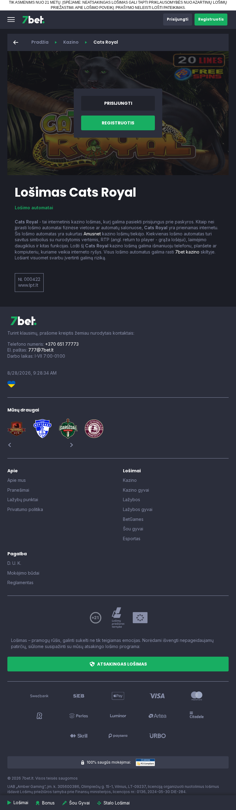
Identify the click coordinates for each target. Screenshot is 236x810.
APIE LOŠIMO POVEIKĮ (94, 8)
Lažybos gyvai (137, 509)
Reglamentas (20, 582)
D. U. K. (14, 563)
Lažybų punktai (22, 499)
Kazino (71, 42)
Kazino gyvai (136, 490)
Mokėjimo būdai (23, 573)
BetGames (133, 519)
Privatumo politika (25, 509)
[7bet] (33, 19)
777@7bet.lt (40, 349)
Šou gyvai (133, 528)
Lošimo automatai (34, 207)
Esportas (131, 538)
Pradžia (40, 42)
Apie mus (16, 480)
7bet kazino (187, 251)
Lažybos (131, 499)
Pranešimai (18, 490)
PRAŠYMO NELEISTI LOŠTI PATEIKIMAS (150, 8)
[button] (11, 19)
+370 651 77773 (62, 344)
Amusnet (92, 233)
